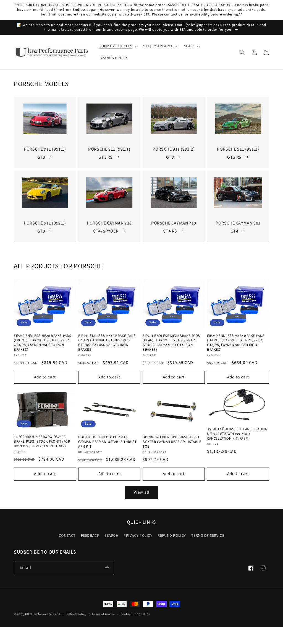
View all (142, 492)
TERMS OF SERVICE (207, 535)
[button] (118, 46)
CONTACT (67, 535)
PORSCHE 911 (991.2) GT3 (174, 153)
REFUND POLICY (172, 535)
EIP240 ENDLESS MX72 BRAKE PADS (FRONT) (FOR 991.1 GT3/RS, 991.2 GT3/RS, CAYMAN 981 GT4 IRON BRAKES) (235, 343)
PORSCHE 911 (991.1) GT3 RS (109, 153)
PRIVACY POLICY (138, 535)
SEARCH (111, 535)
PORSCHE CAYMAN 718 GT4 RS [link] (173, 227)
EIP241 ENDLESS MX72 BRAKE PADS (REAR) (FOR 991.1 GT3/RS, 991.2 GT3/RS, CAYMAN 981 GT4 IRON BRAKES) (107, 343)
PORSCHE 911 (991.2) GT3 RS (238, 153)
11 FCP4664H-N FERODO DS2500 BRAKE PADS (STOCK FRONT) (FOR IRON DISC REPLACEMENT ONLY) (42, 442)
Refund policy (76, 614)
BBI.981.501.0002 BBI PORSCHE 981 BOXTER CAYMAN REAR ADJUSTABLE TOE (172, 442)
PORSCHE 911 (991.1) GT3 (45, 153)
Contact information (135, 614)
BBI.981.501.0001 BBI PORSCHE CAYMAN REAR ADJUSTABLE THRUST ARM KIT (107, 442)
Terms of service (103, 614)
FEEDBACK (90, 535)
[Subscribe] (107, 567)
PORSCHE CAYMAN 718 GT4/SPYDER (109, 227)
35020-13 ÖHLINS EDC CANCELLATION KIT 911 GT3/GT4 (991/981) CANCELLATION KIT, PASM (237, 434)
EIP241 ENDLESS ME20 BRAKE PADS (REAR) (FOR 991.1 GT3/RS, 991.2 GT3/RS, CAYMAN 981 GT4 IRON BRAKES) (171, 343)
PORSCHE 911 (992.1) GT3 (45, 227)
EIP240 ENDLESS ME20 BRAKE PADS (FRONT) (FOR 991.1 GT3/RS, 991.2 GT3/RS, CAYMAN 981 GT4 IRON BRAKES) (42, 343)
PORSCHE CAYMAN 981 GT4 (238, 227)
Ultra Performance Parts (43, 614)
